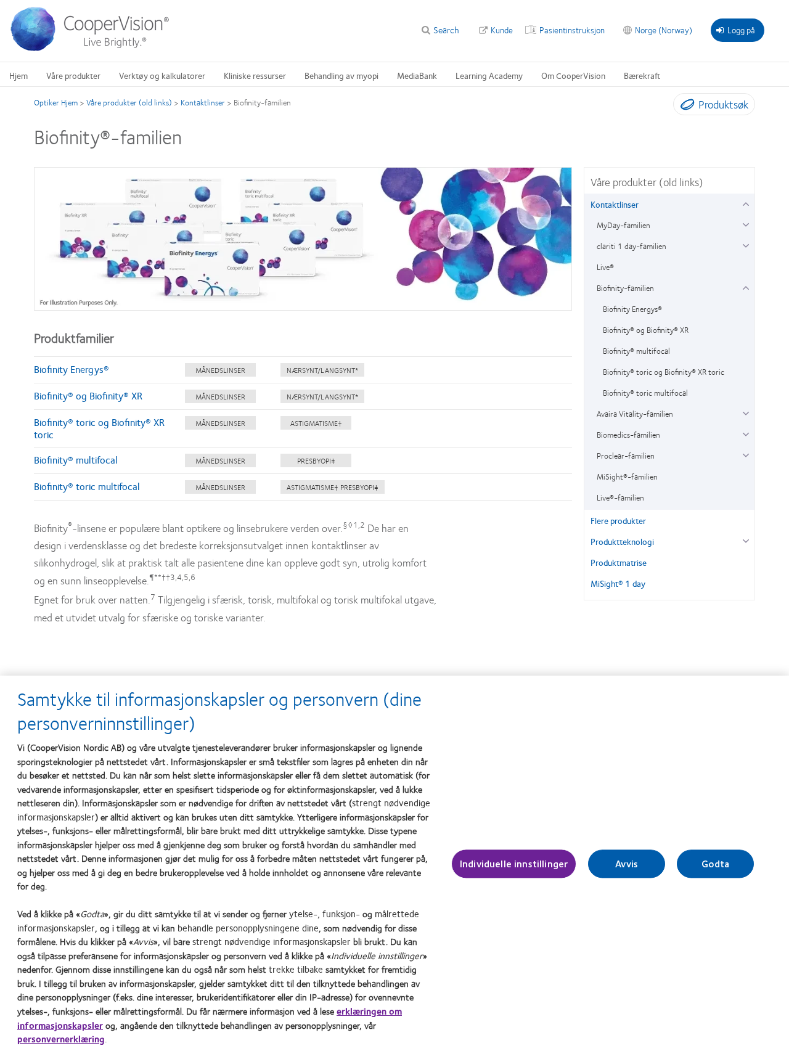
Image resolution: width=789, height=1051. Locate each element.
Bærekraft (642, 75)
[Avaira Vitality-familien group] (745, 412)
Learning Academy (489, 75)
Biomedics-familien (628, 434)
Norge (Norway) (663, 29)
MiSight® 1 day (618, 583)
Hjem (18, 75)
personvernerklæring (61, 1038)
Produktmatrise (619, 562)
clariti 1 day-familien (631, 246)
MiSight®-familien (627, 476)
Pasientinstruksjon (572, 29)
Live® (605, 267)
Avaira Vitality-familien (635, 413)
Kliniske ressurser (255, 75)
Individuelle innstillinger (514, 864)
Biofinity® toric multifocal (87, 486)
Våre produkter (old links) (129, 102)
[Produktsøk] (684, 106)
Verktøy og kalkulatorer (162, 75)
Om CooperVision (573, 75)
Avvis (626, 864)
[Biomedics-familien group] (745, 433)
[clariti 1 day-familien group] (745, 244)
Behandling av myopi (341, 75)
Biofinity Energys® (71, 369)
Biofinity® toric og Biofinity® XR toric (99, 428)
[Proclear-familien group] (745, 454)
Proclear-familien (626, 455)
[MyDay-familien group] (745, 223)
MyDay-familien (623, 225)
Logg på (741, 29)
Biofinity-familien (625, 288)
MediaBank (417, 75)
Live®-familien (620, 497)
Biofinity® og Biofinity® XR (88, 395)
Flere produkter (618, 520)
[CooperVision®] (95, 48)
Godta (715, 864)
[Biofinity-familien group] (745, 286)
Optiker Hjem (56, 102)
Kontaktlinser (203, 102)
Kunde (502, 29)
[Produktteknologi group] (745, 540)
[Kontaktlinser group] (745, 202)
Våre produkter (73, 75)
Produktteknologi (622, 541)
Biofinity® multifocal (76, 459)
